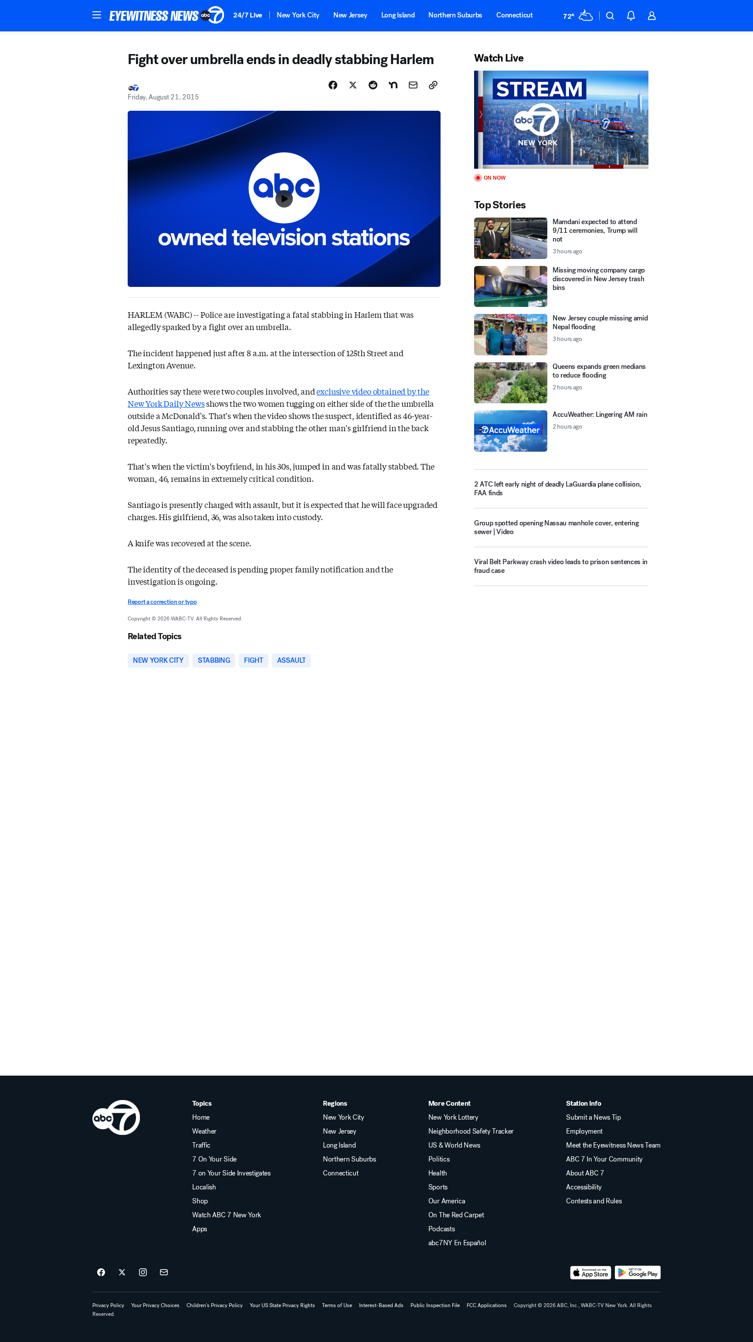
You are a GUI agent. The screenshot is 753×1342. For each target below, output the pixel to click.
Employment (584, 1131)
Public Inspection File (435, 1305)
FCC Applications (487, 1305)
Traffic (201, 1145)
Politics (438, 1159)
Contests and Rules (593, 1201)
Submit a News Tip (593, 1117)
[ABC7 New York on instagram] (143, 1272)
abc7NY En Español (457, 1243)
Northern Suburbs (455, 15)
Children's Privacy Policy (215, 1305)
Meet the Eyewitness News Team (613, 1145)
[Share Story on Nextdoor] (393, 85)
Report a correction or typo (162, 602)
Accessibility (584, 1187)
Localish (204, 1187)
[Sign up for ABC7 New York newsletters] (164, 1272)
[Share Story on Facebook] (333, 85)
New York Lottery (453, 1117)
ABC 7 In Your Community (604, 1159)
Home (201, 1117)
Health (437, 1173)
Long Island (397, 15)
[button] (97, 15)
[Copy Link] (433, 85)
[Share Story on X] (353, 85)
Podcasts (441, 1229)
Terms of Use (337, 1305)
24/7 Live (247, 15)
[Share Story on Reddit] (373, 85)
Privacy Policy (108, 1305)
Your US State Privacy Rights (282, 1305)
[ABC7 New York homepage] (166, 15)
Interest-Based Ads (381, 1305)
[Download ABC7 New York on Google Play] (638, 1273)
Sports (438, 1187)
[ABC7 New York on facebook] (101, 1272)
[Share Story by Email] (413, 85)
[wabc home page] (116, 1117)
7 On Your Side (214, 1159)
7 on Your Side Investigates (231, 1173)
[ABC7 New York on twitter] (122, 1272)
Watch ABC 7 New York (226, 1215)
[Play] (561, 120)
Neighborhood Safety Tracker (471, 1131)
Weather (204, 1131)
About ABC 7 (585, 1173)
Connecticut (514, 15)
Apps (199, 1229)
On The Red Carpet (456, 1215)
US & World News (454, 1145)
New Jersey (350, 15)
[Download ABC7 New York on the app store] (591, 1273)
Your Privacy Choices (155, 1305)
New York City (298, 15)
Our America (446, 1201)
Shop (200, 1201)
